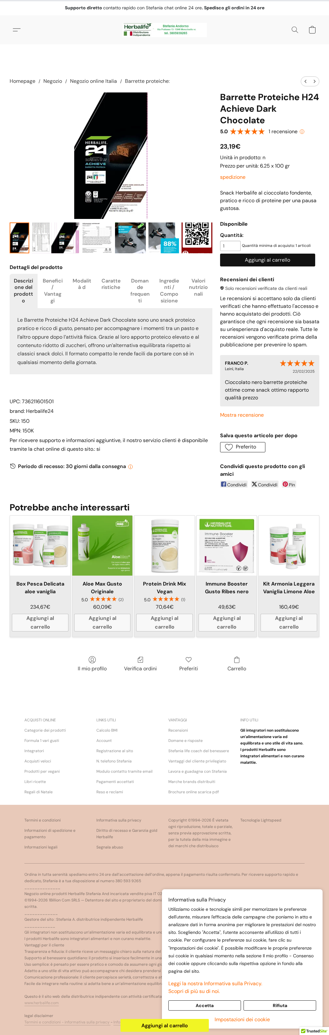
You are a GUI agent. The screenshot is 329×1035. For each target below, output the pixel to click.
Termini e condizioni (42, 820)
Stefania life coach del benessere (198, 750)
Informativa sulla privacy (118, 820)
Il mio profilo (92, 668)
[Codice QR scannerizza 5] (197, 237)
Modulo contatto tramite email (124, 771)
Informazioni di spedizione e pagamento (50, 833)
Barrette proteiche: (147, 81)
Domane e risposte (185, 740)
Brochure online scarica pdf (193, 792)
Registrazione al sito (114, 750)
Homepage (22, 81)
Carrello (236, 668)
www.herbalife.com (41, 1002)
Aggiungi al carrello (164, 1025)
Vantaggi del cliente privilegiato (197, 761)
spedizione (232, 177)
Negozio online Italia (93, 81)
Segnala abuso (109, 847)
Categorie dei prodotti (45, 730)
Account (104, 740)
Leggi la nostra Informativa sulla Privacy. (215, 983)
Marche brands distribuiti (191, 781)
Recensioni (178, 730)
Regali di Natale (38, 792)
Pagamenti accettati (115, 781)
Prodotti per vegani (42, 771)
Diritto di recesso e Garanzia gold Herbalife (126, 833)
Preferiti (188, 668)
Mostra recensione (242, 415)
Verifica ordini (140, 668)
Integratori (34, 750)
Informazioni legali (41, 847)
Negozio (52, 81)
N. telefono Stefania (114, 761)
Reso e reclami (109, 792)
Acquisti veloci (37, 761)
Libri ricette (35, 781)
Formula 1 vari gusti (41, 740)
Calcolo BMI (107, 730)
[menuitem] (305, 81)
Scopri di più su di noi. (194, 991)
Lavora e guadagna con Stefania (197, 771)
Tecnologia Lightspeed (260, 820)
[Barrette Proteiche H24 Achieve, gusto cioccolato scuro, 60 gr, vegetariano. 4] (163, 237)
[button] (164, 30)
